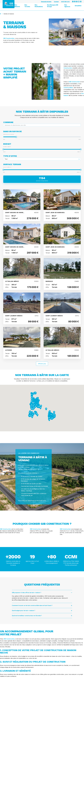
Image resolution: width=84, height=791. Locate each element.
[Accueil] (0, 13)
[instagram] (76, 1)
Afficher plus (42, 363)
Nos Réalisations (39, 5)
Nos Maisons (17, 5)
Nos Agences (67, 5)
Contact (56, 1)
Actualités (78, 5)
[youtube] (78, 1)
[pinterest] (80, 1)
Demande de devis (46, 1)
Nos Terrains (27, 5)
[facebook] (74, 1)
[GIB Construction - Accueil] (8, 4)
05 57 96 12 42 (65, 1)
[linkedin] (73, 1)
